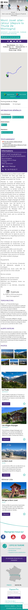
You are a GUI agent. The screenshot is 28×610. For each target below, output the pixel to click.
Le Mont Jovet (7, 461)
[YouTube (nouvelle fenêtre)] (14, 537)
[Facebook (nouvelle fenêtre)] (4, 537)
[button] (7, 76)
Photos (20, 42)
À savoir (17, 42)
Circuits (7, 42)
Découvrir (6, 403)
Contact (10, 42)
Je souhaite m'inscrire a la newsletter (14, 559)
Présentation (14, 42)
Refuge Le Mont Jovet (10, 500)
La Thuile (5, 390)
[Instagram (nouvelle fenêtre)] (24, 537)
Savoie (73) (18, 585)
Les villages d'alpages (10, 425)
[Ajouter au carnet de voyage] (24, 404)
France (9, 585)
